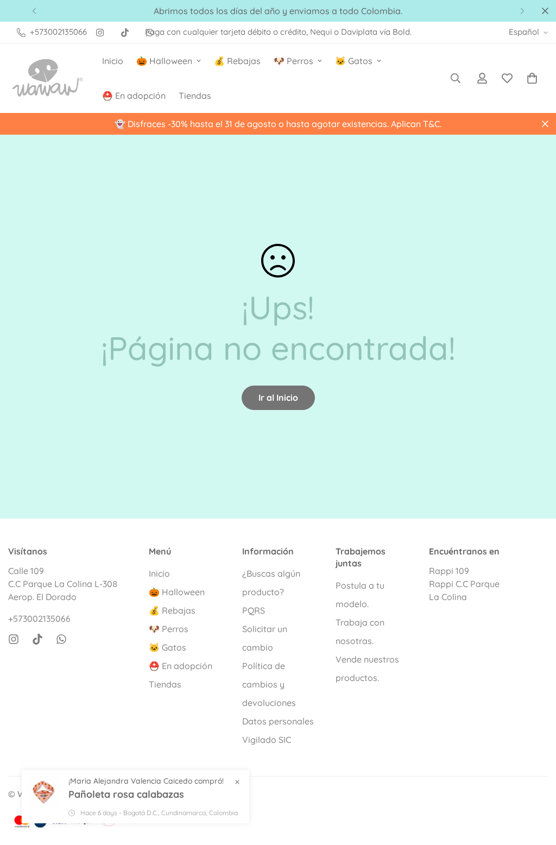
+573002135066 (39, 618)
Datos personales (278, 721)
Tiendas (195, 95)
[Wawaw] (47, 78)
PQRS (253, 610)
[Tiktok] (125, 32)
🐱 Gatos (353, 60)
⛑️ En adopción (134, 95)
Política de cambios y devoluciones (269, 684)
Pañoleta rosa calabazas (126, 794)
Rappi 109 (449, 570)
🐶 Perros (293, 60)
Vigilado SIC (266, 739)
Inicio (112, 60)
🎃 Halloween (164, 60)
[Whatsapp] (61, 639)
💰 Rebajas (237, 60)
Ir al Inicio (278, 397)
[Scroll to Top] (534, 785)
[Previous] (34, 11)
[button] (532, 78)
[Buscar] (455, 78)
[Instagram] (100, 32)
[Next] (522, 11)
